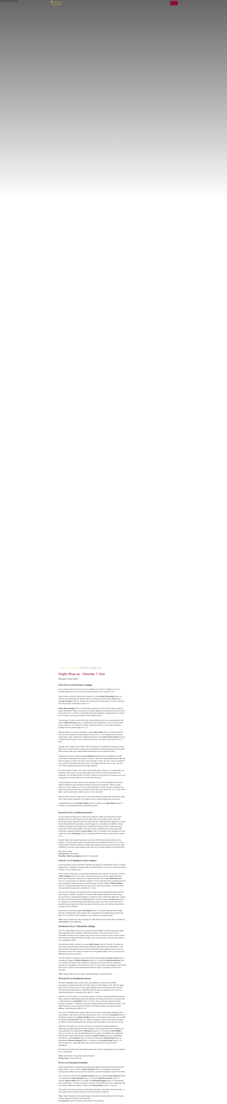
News (75, 667)
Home (60, 667)
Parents (67, 667)
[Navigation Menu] (175, 3)
